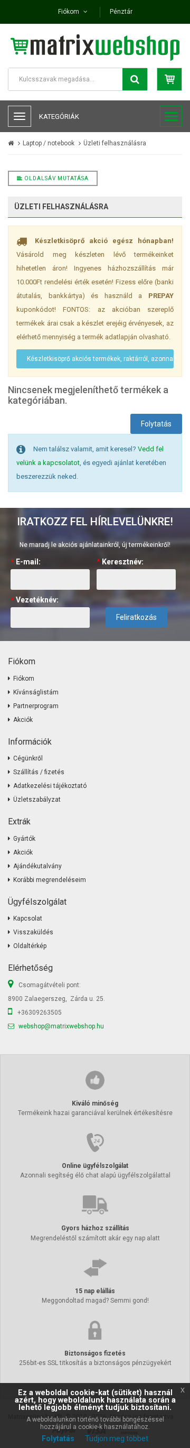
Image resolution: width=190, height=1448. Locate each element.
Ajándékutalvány (37, 866)
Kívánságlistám (36, 692)
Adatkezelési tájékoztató (50, 786)
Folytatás (156, 424)
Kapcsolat (27, 918)
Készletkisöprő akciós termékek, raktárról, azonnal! (100, 359)
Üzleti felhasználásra (114, 143)
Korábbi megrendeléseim (49, 880)
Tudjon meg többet (116, 1438)
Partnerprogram (36, 706)
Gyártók (24, 838)
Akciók (23, 719)
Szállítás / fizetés (38, 772)
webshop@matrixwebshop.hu (61, 1026)
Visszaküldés (33, 932)
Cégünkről (28, 758)
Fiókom (23, 678)
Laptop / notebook (48, 143)
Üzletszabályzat (37, 799)
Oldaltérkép (29, 946)
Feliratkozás (136, 617)
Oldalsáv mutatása (56, 178)
